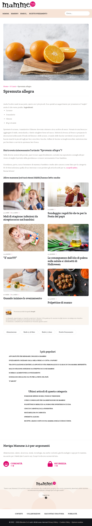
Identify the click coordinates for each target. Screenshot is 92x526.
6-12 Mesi (14, 294)
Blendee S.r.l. (24, 522)
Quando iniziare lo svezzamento (22, 298)
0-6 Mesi (6, 294)
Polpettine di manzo (60, 302)
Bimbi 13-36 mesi (29, 332)
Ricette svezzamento (66, 332)
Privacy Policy (53, 522)
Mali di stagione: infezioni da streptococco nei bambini (20, 218)
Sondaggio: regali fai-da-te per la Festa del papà (67, 214)
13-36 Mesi (7, 254)
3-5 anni (13, 86)
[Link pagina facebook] (46, 498)
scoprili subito (71, 168)
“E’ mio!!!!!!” (10, 257)
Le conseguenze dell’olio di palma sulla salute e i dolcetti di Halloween (68, 261)
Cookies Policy (65, 522)
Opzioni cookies (77, 522)
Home (5, 86)
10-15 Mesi (51, 299)
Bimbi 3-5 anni (47, 332)
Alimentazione (11, 332)
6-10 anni (14, 213)
